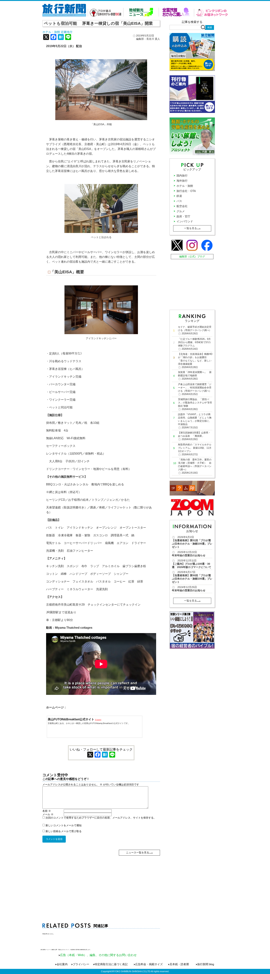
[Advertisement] (101, 881)
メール (47, 814)
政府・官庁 (183, 216)
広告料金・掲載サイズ (149, 964)
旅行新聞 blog (205, 964)
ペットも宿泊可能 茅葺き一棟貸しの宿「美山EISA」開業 (98, 23)
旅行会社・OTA (186, 190)
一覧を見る (190, 228)
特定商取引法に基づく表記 (111, 964)
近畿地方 (67, 32)
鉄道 (179, 195)
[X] (46, 37)
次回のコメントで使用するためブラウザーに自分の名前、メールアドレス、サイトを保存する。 (101, 817)
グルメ (181, 211)
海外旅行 (182, 180)
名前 (46, 810)
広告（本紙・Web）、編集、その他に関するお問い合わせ (98, 955)
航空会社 (182, 206)
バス (179, 201)
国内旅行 (182, 175)
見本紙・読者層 (179, 964)
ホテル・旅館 (51, 32)
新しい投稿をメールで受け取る (64, 831)
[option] (192, 630)
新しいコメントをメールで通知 (64, 825)
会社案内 (62, 964)
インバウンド (185, 221)
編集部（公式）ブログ (192, 256)
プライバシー (81, 964)
